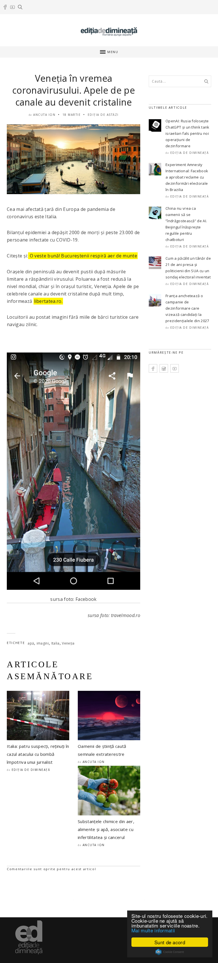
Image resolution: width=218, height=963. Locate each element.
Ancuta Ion (44, 115)
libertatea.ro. (48, 301)
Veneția (68, 643)
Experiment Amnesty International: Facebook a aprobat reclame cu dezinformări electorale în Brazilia (186, 177)
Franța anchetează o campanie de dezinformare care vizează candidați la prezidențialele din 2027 (187, 308)
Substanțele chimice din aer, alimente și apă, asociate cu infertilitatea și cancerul (106, 829)
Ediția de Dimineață (31, 770)
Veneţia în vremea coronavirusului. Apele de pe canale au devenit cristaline (73, 90)
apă (31, 643)
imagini (43, 643)
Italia (55, 643)
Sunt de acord (169, 942)
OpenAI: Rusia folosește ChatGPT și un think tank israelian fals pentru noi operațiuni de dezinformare (187, 133)
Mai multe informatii (153, 930)
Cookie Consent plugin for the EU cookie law (170, 952)
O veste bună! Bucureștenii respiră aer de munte (83, 256)
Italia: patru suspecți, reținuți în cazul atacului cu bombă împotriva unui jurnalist (38, 754)
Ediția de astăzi (103, 115)
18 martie (71, 115)
